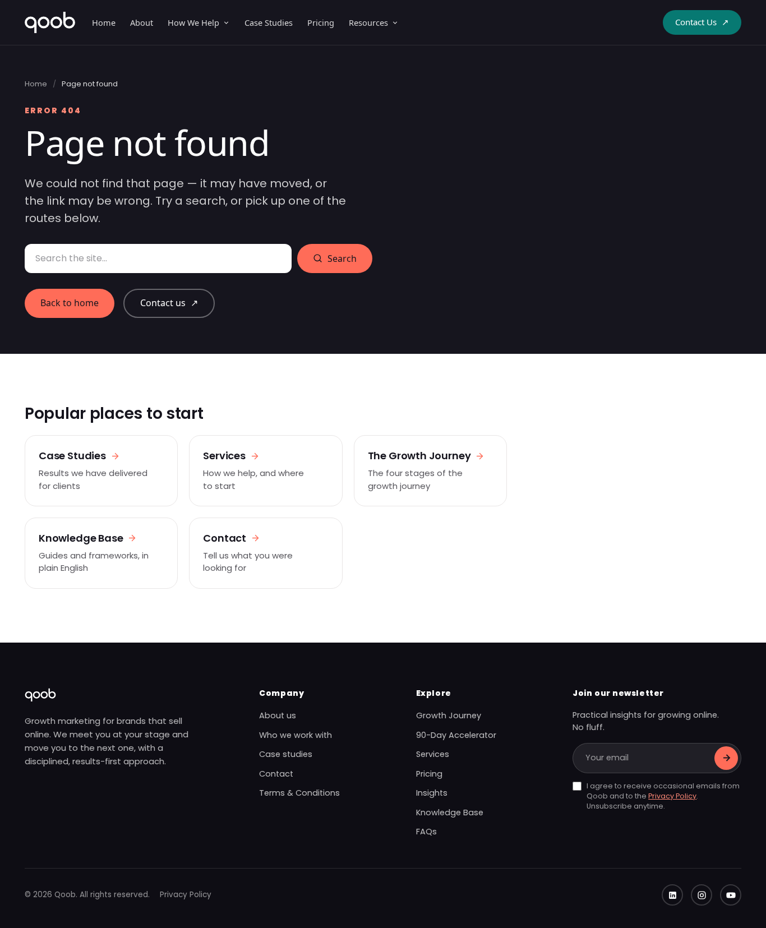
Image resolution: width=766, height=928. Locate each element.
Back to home (69, 303)
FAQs (426, 831)
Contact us (169, 303)
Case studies (285, 754)
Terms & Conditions (299, 792)
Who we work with (295, 735)
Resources (368, 22)
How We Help (193, 22)
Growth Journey (448, 715)
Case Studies (268, 22)
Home (104, 22)
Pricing (320, 22)
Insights (431, 792)
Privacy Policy (672, 796)
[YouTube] (730, 895)
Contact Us (702, 21)
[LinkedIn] (672, 895)
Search (342, 258)
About (141, 22)
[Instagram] (701, 895)
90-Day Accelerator (456, 735)
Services (432, 754)
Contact (276, 773)
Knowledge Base (449, 812)
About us (277, 715)
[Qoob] (50, 22)
